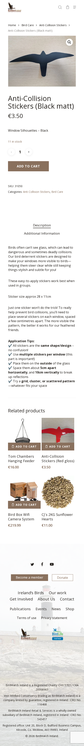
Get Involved (21, 599)
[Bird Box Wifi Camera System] (24, 492)
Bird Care (27, 25)
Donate (62, 577)
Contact (67, 599)
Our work (57, 593)
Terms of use (26, 618)
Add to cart (28, 166)
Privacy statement (54, 618)
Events (41, 609)
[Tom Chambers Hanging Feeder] (24, 434)
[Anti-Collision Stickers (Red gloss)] (58, 434)
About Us (46, 599)
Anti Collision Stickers (53, 25)
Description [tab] (42, 225)
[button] (74, 7)
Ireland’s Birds (31, 593)
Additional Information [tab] (42, 233)
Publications (20, 609)
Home (12, 25)
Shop (70, 609)
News (56, 609)
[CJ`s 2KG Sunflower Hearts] (58, 492)
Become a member (29, 577)
